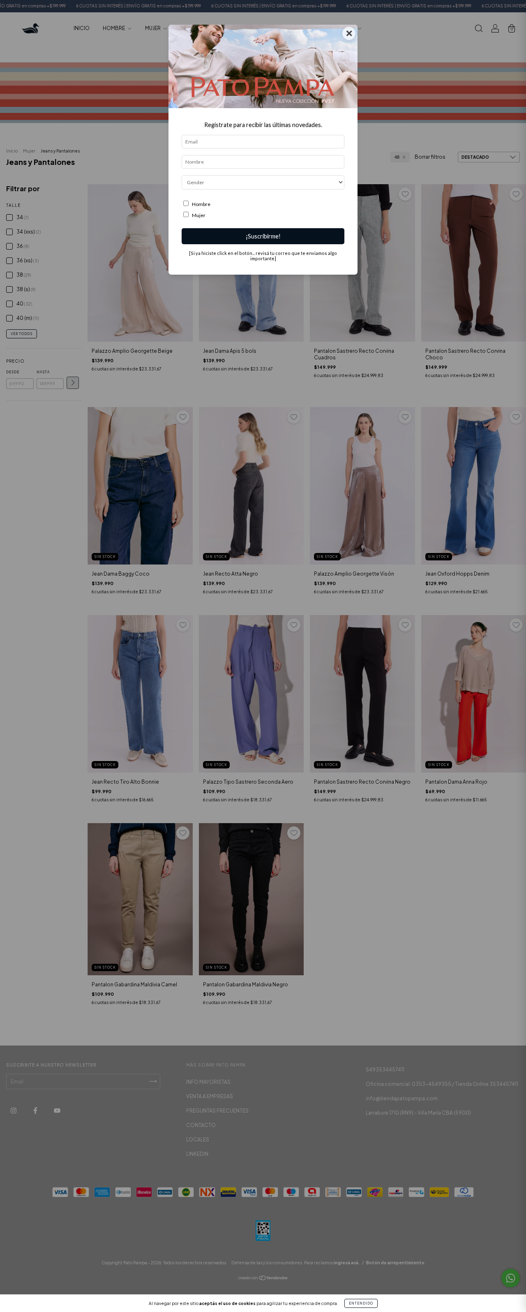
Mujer (198, 215)
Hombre (201, 204)
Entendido (361, 1303)
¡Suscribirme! (263, 236)
